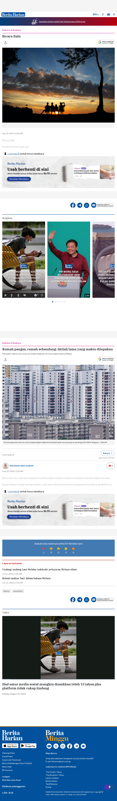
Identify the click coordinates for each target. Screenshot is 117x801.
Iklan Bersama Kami (11, 780)
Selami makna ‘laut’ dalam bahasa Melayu (26, 578)
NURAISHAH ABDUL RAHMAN (22, 466)
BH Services (7, 770)
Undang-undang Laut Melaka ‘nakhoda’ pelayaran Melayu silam (39, 569)
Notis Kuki (6, 766)
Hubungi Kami (8, 753)
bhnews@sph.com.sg (61, 761)
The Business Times (55, 775)
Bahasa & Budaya (11, 30)
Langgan (6, 776)
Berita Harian (51, 781)
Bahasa (6, 591)
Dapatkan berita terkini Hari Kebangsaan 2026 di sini (62, 21)
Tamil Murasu (51, 784)
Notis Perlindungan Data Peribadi (17, 763)
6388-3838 (7, 792)
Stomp (49, 787)
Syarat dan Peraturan (11, 760)
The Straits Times (54, 772)
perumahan (18, 591)
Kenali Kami (7, 756)
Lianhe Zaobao (52, 778)
